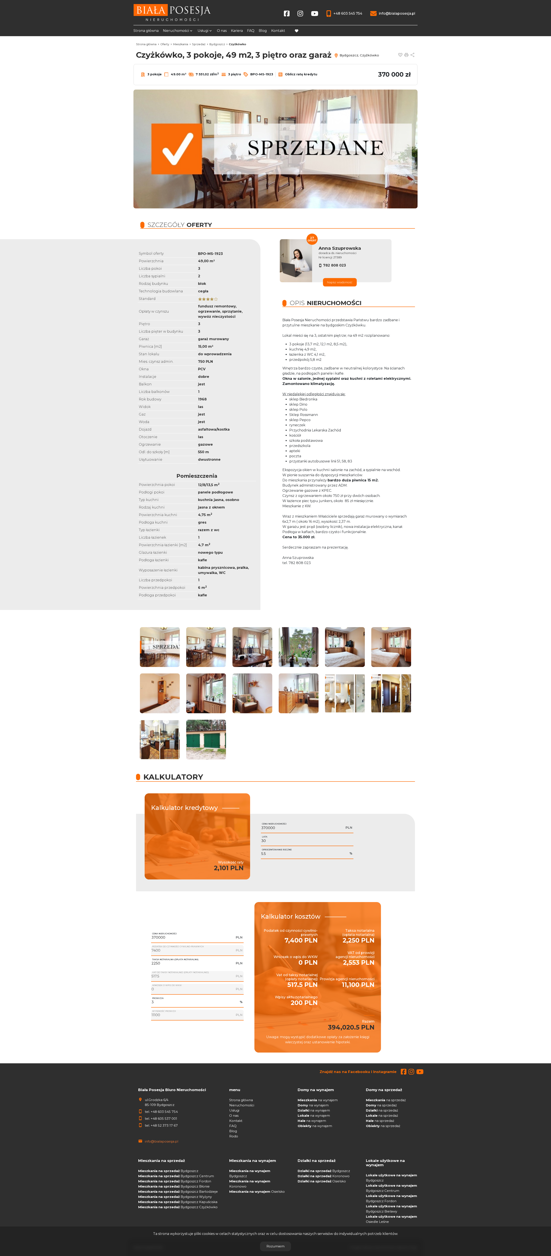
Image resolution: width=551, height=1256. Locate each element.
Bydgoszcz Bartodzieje (178, 1191)
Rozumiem (275, 1246)
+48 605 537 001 (164, 1118)
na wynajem (318, 1100)
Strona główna (146, 31)
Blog (263, 31)
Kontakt (278, 31)
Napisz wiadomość (339, 282)
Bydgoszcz (168, 1171)
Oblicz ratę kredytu (300, 74)
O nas (222, 31)
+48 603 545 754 (164, 1112)
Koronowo (324, 1176)
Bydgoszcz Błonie (174, 1186)
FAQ (250, 31)
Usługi (203, 31)
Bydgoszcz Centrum (176, 1176)
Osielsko (257, 1191)
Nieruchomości (176, 31)
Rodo (233, 1136)
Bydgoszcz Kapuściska (177, 1202)
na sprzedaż (386, 1100)
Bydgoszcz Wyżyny (175, 1197)
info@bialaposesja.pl (161, 1141)
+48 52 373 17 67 (164, 1125)
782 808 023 (334, 265)
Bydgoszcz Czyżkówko (178, 1207)
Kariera (237, 31)
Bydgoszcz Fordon (174, 1181)
